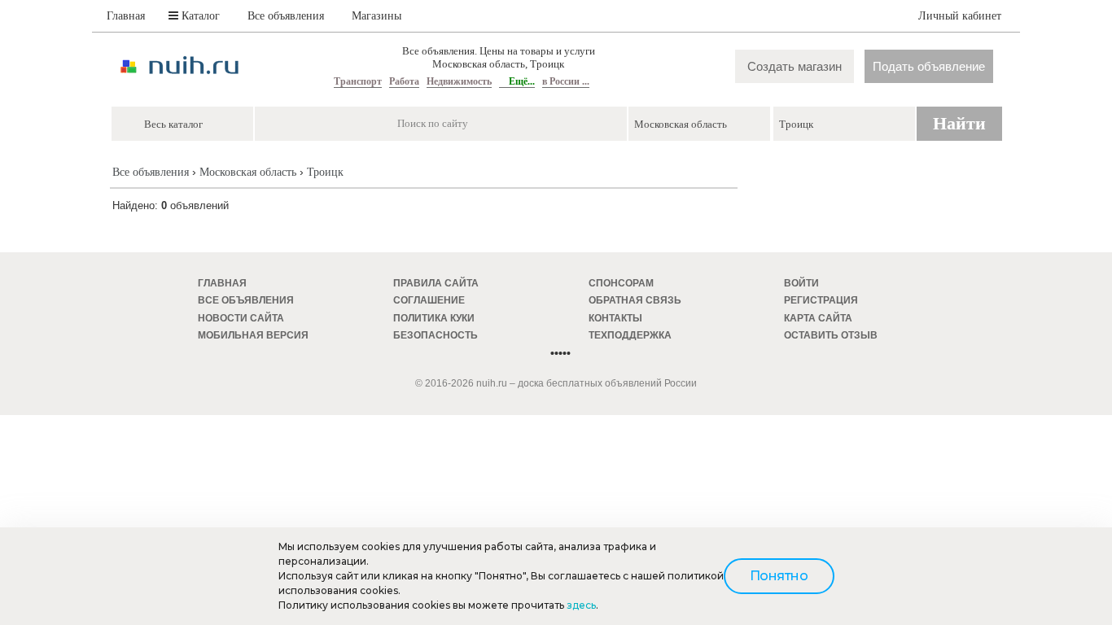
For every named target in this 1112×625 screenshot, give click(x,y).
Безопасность (435, 335)
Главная (126, 16)
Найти (959, 123)
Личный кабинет (959, 16)
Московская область (247, 172)
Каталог (199, 16)
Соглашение (429, 300)
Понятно (779, 575)
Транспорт (358, 81)
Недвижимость (459, 81)
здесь (581, 605)
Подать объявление (929, 66)
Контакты (615, 318)
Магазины (376, 16)
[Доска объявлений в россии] (180, 88)
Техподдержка (630, 335)
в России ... (565, 81)
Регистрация (821, 300)
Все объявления (285, 16)
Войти (801, 283)
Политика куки (434, 318)
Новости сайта (241, 318)
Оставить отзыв (831, 335)
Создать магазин (794, 66)
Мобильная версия (253, 335)
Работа (404, 81)
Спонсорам (621, 283)
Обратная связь (635, 300)
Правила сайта (436, 283)
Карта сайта (818, 318)
